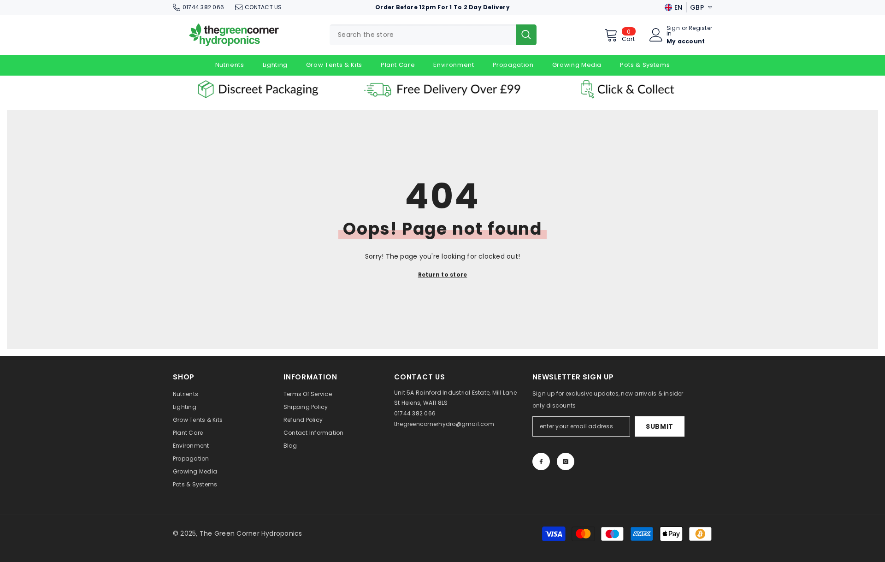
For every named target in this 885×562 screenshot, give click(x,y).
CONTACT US (263, 7)
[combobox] (423, 34)
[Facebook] (541, 461)
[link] (258, 89)
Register (700, 28)
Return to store (442, 274)
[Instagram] (565, 461)
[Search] (433, 34)
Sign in (673, 30)
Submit (659, 426)
